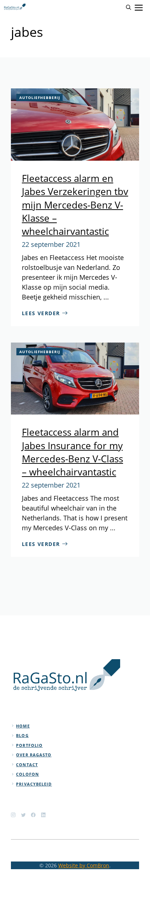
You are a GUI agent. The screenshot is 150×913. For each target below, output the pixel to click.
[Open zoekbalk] (128, 7)
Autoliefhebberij (39, 97)
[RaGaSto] (14, 7)
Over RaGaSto (33, 754)
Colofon (27, 774)
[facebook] (33, 815)
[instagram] (13, 815)
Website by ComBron (83, 865)
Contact (27, 764)
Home (22, 726)
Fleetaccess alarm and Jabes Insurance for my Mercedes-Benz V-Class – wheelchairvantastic (72, 451)
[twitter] (23, 815)
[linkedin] (43, 815)
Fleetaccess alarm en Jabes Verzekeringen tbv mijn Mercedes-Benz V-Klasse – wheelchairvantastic (75, 205)
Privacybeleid (34, 784)
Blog (22, 735)
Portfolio (29, 745)
